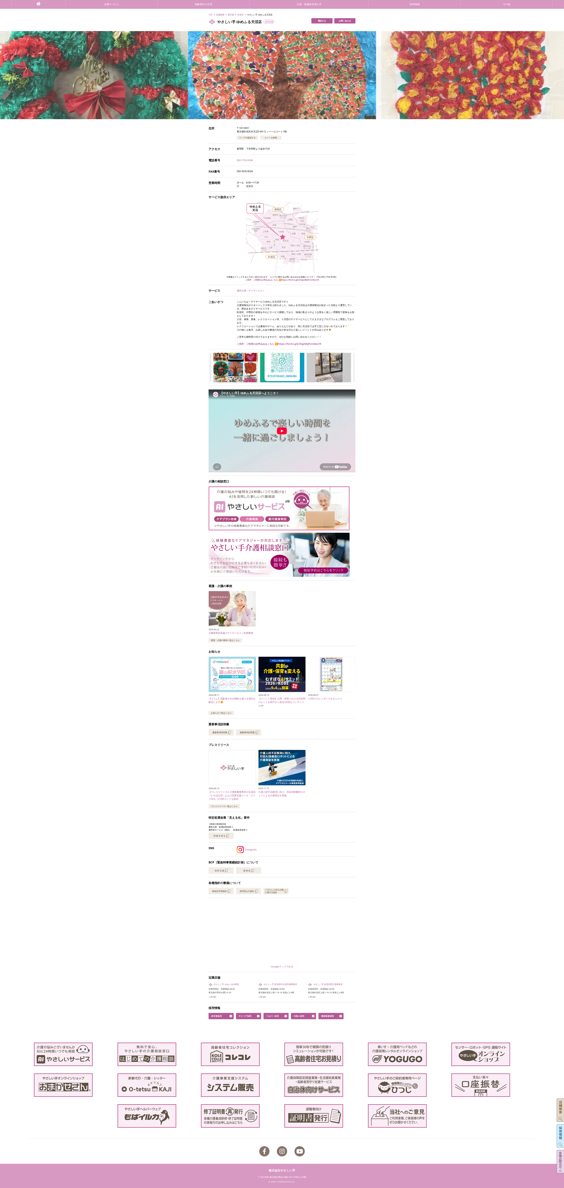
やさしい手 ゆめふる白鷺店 (226, 984)
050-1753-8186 (245, 160)
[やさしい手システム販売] (240, 1085)
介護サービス (111, 4)
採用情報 (415, 4)
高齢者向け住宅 (203, 4)
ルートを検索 (271, 137)
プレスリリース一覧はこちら (224, 806)
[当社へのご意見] (407, 1116)
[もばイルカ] (157, 1116)
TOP (211, 14)
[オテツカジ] (157, 1085)
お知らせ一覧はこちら (221, 712)
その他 (506, 4)
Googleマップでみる (282, 966)
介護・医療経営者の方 (309, 4)
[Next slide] (558, 75)
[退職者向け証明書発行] (323, 1116)
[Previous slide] (6, 75)
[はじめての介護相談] (157, 1054)
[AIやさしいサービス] (73, 1054)
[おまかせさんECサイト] (73, 1085)
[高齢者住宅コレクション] (240, 1054)
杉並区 (240, 14)
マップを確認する (247, 137)
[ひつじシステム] (407, 1085)
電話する (322, 20)
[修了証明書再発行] (240, 1116)
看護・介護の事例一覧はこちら (225, 640)
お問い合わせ (345, 20)
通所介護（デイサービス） (251, 290)
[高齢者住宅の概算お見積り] (323, 1054)
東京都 (231, 14)
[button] (282, 75)
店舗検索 (220, 14)
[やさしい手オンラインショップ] (490, 1054)
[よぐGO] (407, 1054)
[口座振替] (490, 1085)
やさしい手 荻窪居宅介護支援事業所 (280, 984)
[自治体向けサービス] (323, 1085)
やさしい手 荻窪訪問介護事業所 (328, 984)
